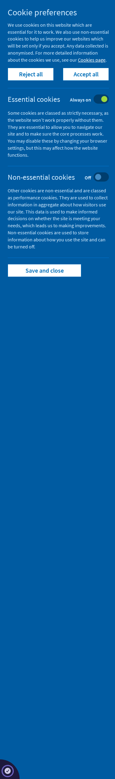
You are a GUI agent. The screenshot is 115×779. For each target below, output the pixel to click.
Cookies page (91, 60)
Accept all (86, 74)
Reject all (31, 74)
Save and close (44, 270)
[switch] (63, 100)
